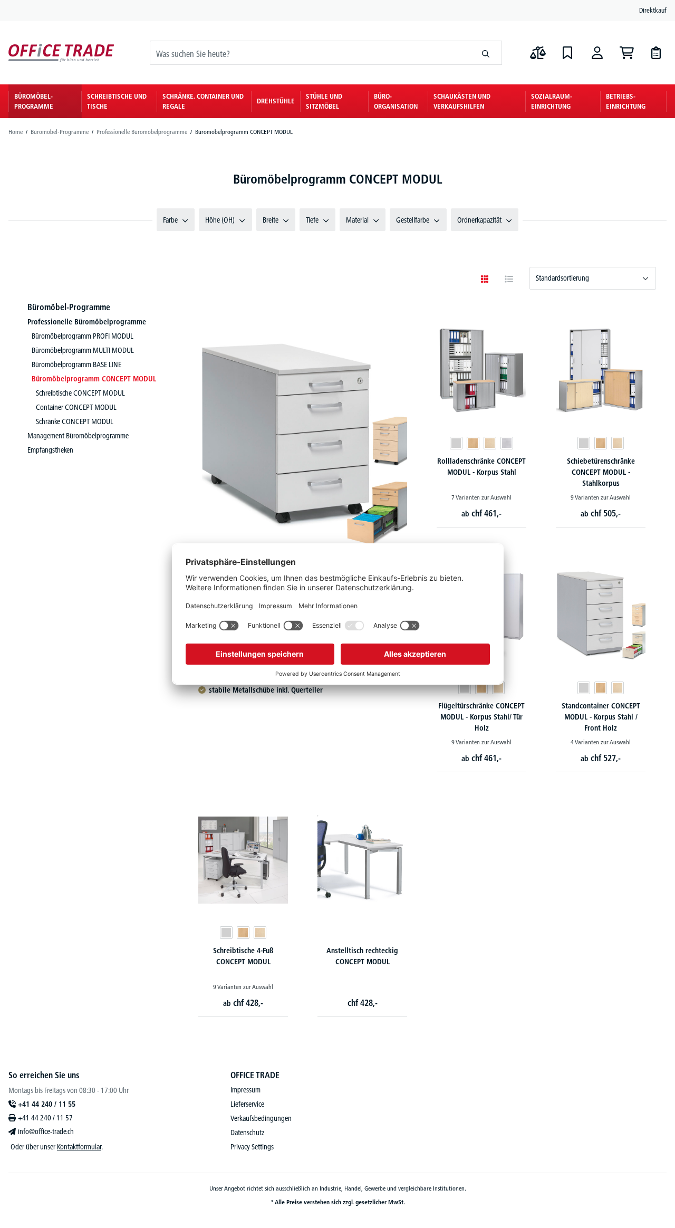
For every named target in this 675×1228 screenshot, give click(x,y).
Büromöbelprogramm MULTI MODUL (83, 350)
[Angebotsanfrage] (656, 52)
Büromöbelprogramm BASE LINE (76, 364)
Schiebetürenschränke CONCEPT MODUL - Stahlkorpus (601, 472)
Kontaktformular (79, 1147)
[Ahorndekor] (490, 443)
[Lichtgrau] (456, 443)
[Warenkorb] (626, 52)
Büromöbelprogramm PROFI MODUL (82, 336)
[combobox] (310, 53)
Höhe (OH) (220, 220)
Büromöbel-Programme (68, 307)
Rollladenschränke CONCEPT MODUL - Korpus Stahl (481, 466)
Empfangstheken (50, 450)
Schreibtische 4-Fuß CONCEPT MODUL (243, 956)
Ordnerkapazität (479, 220)
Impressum (245, 1089)
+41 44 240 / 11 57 (45, 1117)
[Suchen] (486, 53)
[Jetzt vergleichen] (537, 52)
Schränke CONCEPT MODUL (74, 421)
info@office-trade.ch (46, 1131)
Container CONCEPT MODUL (76, 407)
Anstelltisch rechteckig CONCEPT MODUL (362, 956)
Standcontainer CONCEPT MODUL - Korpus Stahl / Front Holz (601, 717)
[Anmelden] (597, 52)
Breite (270, 220)
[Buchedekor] (473, 443)
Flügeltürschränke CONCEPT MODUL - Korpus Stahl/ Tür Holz (481, 717)
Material (357, 220)
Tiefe (312, 220)
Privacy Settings (252, 1146)
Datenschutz (247, 1132)
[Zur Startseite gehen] (61, 53)
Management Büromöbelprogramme (78, 435)
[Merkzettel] (567, 52)
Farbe (170, 220)
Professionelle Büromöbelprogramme (86, 322)
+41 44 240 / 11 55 (46, 1104)
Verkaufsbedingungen (261, 1118)
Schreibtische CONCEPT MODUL (80, 393)
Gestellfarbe (412, 220)
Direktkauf (653, 10)
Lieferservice (247, 1104)
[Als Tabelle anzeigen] (509, 279)
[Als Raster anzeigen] (484, 279)
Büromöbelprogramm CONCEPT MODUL (94, 378)
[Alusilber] (506, 443)
